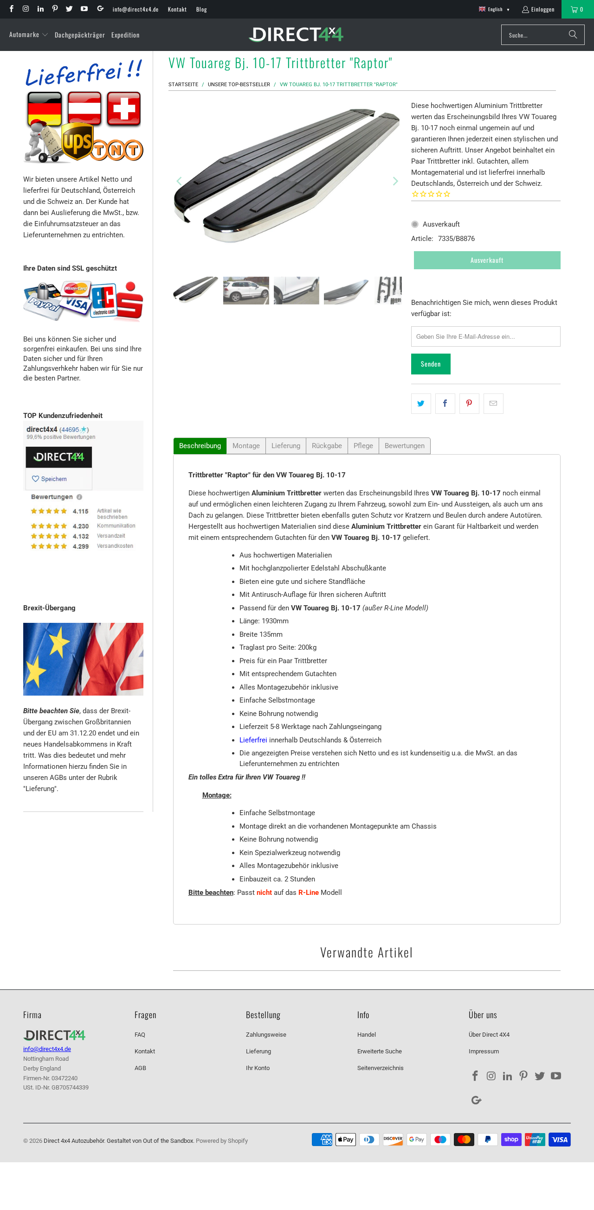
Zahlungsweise (266, 1034)
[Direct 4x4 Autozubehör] (295, 35)
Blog (201, 9)
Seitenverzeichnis (380, 1067)
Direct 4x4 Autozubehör (74, 1140)
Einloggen (543, 9)
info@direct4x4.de (136, 9)
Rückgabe (327, 446)
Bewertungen (405, 446)
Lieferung (285, 446)
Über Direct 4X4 (489, 1034)
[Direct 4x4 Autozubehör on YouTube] (83, 9)
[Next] (394, 181)
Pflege (363, 446)
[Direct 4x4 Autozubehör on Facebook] (11, 9)
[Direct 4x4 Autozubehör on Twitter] (69, 9)
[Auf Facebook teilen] (445, 403)
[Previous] (180, 181)
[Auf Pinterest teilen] (469, 403)
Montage (246, 446)
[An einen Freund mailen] (494, 403)
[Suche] (573, 35)
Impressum (484, 1051)
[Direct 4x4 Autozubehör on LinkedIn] (40, 9)
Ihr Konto (258, 1067)
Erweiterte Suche (379, 1051)
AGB (140, 1067)
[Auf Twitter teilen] (421, 403)
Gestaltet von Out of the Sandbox (150, 1140)
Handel (366, 1034)
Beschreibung (200, 446)
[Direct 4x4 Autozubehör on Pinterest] (54, 9)
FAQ (140, 1034)
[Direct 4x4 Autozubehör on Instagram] (25, 9)
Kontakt (177, 9)
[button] (29, 34)
